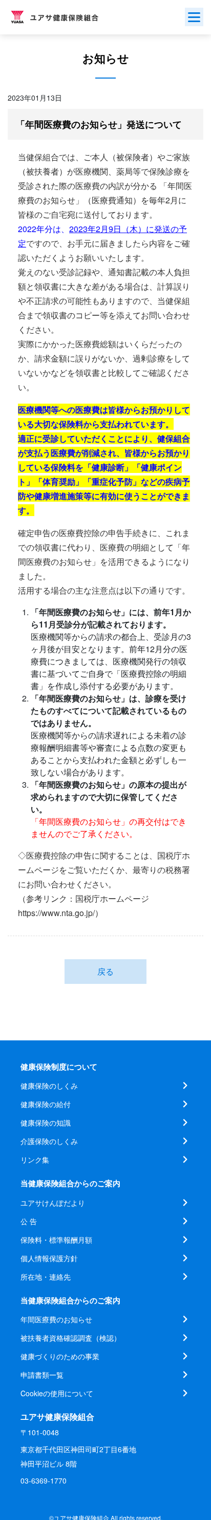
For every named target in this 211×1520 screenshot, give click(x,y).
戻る (105, 971)
